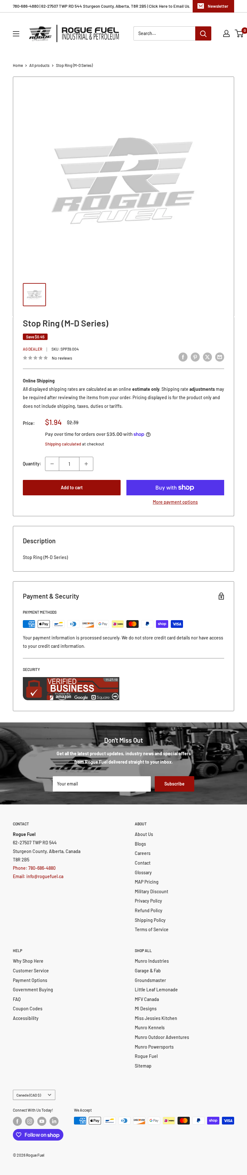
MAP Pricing (147, 882)
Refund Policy (148, 910)
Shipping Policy (150, 920)
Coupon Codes (27, 1008)
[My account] (226, 33)
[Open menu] (16, 33)
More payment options (175, 502)
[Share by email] (219, 357)
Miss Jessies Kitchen (156, 1018)
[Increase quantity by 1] (86, 464)
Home (18, 65)
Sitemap (143, 1066)
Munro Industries (152, 961)
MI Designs (146, 1008)
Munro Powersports (154, 1047)
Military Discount (151, 891)
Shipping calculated (63, 443)
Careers (143, 853)
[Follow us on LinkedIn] (54, 1121)
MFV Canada (147, 999)
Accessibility (26, 1018)
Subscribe (174, 783)
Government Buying (33, 989)
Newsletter (218, 6)
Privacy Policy (148, 901)
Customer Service (31, 970)
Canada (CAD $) (28, 1095)
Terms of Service (152, 929)
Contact (143, 863)
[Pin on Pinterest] (195, 357)
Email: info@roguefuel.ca (38, 876)
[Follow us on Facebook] (17, 1121)
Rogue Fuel (146, 1056)
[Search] (203, 33)
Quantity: (32, 463)
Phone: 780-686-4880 (34, 868)
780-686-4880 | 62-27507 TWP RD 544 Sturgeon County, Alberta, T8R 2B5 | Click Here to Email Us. (101, 6)
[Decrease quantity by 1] (52, 464)
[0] (239, 33)
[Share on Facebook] (183, 357)
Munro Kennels (150, 1027)
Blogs (140, 844)
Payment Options (30, 980)
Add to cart (72, 487)
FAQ (17, 999)
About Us (144, 834)
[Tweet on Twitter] (207, 357)
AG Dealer (32, 349)
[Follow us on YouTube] (41, 1121)
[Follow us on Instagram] (29, 1121)
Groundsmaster (150, 980)
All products (39, 65)
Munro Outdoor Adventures (162, 1037)
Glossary (143, 872)
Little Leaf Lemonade (156, 989)
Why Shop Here (28, 961)
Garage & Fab (148, 970)
